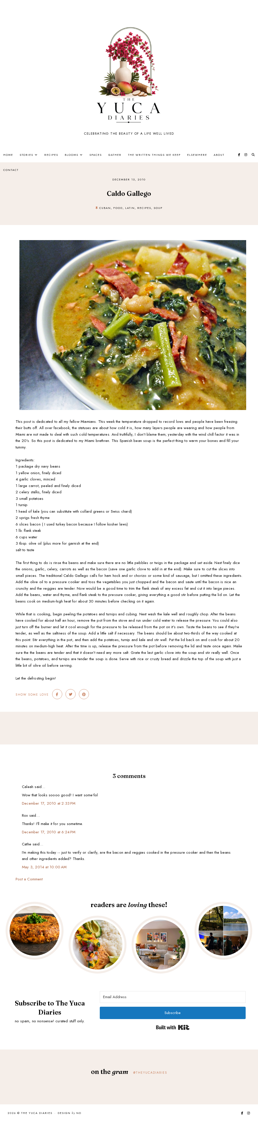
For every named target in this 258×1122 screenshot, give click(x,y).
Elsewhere (197, 155)
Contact (11, 170)
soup (158, 208)
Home (8, 155)
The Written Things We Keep (154, 155)
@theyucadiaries (150, 1072)
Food (118, 208)
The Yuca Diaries (36, 1113)
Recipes (51, 155)
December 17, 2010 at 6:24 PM (49, 832)
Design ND (69, 1113)
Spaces (95, 155)
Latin (130, 208)
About (219, 155)
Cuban (105, 208)
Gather (114, 155)
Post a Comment (29, 879)
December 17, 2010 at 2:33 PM (49, 803)
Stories (26, 155)
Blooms (71, 155)
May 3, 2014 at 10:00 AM (44, 867)
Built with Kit (172, 1027)
